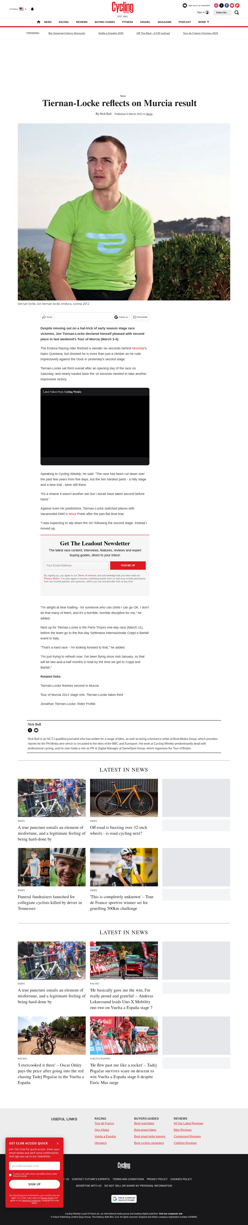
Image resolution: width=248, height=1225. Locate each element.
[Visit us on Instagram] (216, 5)
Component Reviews (187, 1136)
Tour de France (104, 1123)
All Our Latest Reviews (188, 1123)
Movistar (138, 348)
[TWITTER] (31, 730)
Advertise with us (88, 1185)
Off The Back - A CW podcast (153, 33)
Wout (72, 514)
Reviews (82, 22)
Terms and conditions (128, 1179)
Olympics (101, 1143)
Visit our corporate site (170, 1213)
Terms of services (87, 575)
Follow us (123, 317)
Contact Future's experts (91, 1179)
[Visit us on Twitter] (221, 5)
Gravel (145, 22)
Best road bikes (144, 1123)
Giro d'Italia (102, 1129)
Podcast (185, 22)
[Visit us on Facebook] (227, 5)
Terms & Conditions (31, 1200)
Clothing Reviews (185, 1143)
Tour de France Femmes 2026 (200, 33)
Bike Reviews (183, 1129)
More (202, 22)
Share (49, 317)
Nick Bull (105, 113)
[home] (38, 22)
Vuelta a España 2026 (110, 33)
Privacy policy (157, 1179)
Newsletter (142, 317)
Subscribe (221, 12)
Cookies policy (181, 1179)
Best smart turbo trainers (149, 1136)
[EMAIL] (37, 730)
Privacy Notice (52, 578)
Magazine (164, 22)
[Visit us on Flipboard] (237, 5)
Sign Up (34, 1184)
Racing (64, 22)
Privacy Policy (47, 1197)
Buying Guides (105, 22)
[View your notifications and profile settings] (32, 9)
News (48, 22)
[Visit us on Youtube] (232, 5)
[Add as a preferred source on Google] (124, 1199)
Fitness (127, 22)
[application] (94, 426)
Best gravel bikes (145, 1129)
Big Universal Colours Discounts (66, 33)
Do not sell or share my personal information (138, 1185)
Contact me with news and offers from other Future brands (35, 1175)
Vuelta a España (105, 1136)
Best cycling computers (149, 1143)
